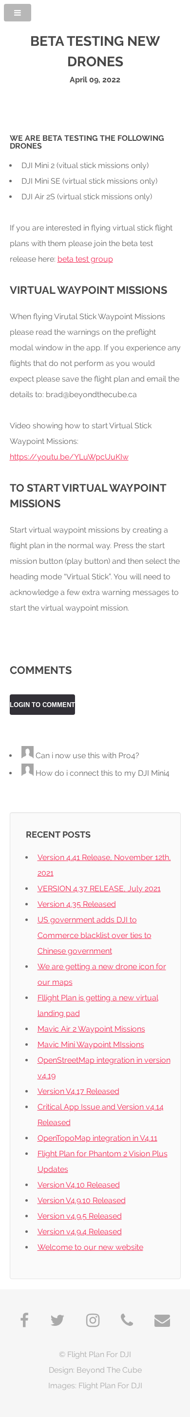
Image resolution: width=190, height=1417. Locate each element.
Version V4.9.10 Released (82, 1200)
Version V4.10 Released (79, 1184)
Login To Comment (42, 704)
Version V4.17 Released (78, 1091)
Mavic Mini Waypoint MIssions (91, 1044)
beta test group (85, 259)
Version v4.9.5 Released (80, 1216)
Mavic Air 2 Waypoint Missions (91, 1029)
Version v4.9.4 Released (80, 1231)
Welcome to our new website (90, 1247)
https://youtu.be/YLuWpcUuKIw (69, 456)
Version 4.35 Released (77, 904)
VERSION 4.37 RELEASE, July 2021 (99, 888)
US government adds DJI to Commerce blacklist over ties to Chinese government (95, 935)
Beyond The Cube (109, 1370)
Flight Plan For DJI (99, 1354)
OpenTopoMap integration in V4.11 (97, 1138)
